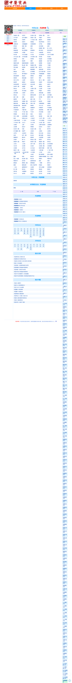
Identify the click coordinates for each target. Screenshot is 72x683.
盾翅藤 (40, 61)
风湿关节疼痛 (30, 232)
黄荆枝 (32, 75)
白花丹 (23, 35)
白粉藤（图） (17, 35)
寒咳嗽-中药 (65, 358)
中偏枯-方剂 (65, 644)
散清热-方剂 (65, 552)
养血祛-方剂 (65, 623)
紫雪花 (32, 173)
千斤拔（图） (25, 112)
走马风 (40, 173)
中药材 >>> (8, 43)
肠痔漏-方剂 (65, 328)
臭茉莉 (15, 48)
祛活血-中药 (65, 467)
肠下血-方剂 (65, 314)
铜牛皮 (48, 141)
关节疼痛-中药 (65, 102)
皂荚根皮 (49, 167)
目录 (38, 191)
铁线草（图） (33, 141)
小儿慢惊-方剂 (65, 668)
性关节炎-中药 (65, 112)
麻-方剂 (65, 181)
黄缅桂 (40, 75)
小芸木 (48, 152)
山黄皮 (15, 124)
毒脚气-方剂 (65, 352)
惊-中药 (65, 171)
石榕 (23, 129)
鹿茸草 (15, 99)
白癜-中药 (65, 223)
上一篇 (21, 191)
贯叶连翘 (16, 67)
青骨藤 (15, 114)
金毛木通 (32, 84)
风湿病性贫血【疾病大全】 (19, 256)
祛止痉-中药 (65, 528)
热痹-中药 (65, 74)
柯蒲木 (40, 90)
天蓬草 (48, 137)
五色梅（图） (42, 146)
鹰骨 (15, 165)
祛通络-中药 (65, 511)
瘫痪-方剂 (65, 284)
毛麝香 (48, 103)
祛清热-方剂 (65, 491)
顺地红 (32, 133)
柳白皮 (15, 95)
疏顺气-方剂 (65, 583)
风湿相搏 (47, 32)
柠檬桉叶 (41, 107)
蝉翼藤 (48, 44)
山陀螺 (15, 126)
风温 (40, 245)
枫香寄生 (16, 65)
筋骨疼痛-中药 (65, 105)
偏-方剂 (65, 183)
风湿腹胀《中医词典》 (18, 289)
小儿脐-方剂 (65, 617)
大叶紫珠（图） (34, 56)
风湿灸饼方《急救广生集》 (19, 302)
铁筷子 (40, 139)
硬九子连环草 (33, 165)
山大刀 (23, 122)
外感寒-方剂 (65, 596)
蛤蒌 (23, 69)
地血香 (40, 58)
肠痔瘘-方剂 (65, 324)
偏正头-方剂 (65, 430)
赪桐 (31, 46)
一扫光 (15, 167)
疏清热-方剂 (65, 576)
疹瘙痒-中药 (65, 392)
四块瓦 (48, 133)
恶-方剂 (65, 139)
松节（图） (24, 135)
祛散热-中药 (65, 501)
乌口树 (15, 146)
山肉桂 (32, 124)
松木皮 (32, 135)
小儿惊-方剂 (65, 613)
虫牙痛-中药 (65, 345)
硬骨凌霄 (24, 165)
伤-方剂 (65, 198)
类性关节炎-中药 (65, 122)
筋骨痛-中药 (65, 95)
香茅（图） (50, 148)
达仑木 (32, 52)
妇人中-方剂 (65, 399)
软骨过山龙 (24, 118)
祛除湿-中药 (65, 443)
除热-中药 (65, 233)
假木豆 (32, 80)
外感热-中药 (65, 600)
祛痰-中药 (65, 273)
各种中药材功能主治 (25, 25)
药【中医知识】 (19, 219)
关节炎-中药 (65, 91)
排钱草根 (41, 109)
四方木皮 (41, 133)
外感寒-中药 (65, 593)
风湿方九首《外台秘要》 (19, 287)
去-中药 (65, 61)
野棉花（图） (25, 162)
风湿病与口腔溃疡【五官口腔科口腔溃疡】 (23, 261)
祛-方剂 (65, 57)
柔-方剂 (65, 194)
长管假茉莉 (33, 44)
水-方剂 (65, 156)
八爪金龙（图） (34, 39)
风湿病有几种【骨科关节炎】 (20, 259)
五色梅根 (49, 146)
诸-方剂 (65, 217)
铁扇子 (23, 141)
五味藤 (15, 148)
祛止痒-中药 (65, 542)
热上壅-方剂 (65, 386)
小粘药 (32, 154)
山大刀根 (32, 122)
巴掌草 (23, 39)
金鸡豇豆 (24, 84)
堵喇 (31, 61)
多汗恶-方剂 (65, 331)
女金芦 (32, 109)
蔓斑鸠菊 (16, 103)
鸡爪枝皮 (24, 90)
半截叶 (40, 37)
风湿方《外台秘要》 (18, 263)
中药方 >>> (9, 44)
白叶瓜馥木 (24, 37)
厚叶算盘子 (24, 73)
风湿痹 (33, 32)
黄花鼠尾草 (16, 75)
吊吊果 (40, 56)
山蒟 (23, 124)
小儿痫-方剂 (65, 606)
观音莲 (23, 67)
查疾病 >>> (9, 35)
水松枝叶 (24, 133)
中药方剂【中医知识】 (20, 221)
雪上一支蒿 (50, 156)
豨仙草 (32, 156)
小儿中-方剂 (65, 620)
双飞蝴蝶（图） (17, 131)
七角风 (48, 112)
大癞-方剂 (65, 239)
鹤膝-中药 (65, 253)
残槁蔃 (32, 41)
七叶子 (48, 114)
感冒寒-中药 (65, 403)
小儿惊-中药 (65, 610)
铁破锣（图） (17, 141)
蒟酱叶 (32, 90)
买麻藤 (48, 101)
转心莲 (32, 171)
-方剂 (65, 41)
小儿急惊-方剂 (65, 664)
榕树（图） (50, 116)
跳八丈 (23, 139)
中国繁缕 (24, 171)
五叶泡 (23, 148)
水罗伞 (15, 133)
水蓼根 (48, 131)
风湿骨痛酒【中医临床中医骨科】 (21, 267)
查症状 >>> (9, 37)
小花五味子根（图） (17, 153)
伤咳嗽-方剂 (65, 559)
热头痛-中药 (65, 389)
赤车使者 (41, 46)
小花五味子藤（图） (25, 153)
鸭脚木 (40, 158)
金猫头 (40, 84)
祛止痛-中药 (65, 535)
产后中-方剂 (65, 304)
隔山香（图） (25, 65)
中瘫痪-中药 (65, 651)
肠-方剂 (65, 132)
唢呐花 (48, 135)
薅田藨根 (32, 69)
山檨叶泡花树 (42, 124)
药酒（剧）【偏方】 (20, 212)
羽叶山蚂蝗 (41, 167)
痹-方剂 (65, 47)
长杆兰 (48, 41)
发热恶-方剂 (65, 335)
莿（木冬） (50, 48)
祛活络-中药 (65, 464)
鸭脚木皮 (49, 158)
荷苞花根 (41, 69)
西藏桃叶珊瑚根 (42, 156)
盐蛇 (40, 160)
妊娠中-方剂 (65, 549)
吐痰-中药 (65, 290)
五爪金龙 (32, 148)
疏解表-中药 (65, 566)
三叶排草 (32, 120)
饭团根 (32, 63)
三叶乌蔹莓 (41, 120)
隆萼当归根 (33, 95)
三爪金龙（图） (17, 122)
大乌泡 (32, 54)
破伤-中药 (65, 267)
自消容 (23, 173)
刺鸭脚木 (32, 50)
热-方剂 (65, 154)
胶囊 (65, 681)
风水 (61, 32)
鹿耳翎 (32, 97)
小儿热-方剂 (65, 603)
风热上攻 (18, 247)
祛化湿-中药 (65, 454)
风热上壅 (21, 247)
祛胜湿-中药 (65, 508)
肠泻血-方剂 (65, 321)
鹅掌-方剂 (65, 250)
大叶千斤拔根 (50, 54)
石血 (40, 129)
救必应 (15, 88)
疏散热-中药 (65, 586)
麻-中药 (65, 179)
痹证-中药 (65, 68)
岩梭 (48, 160)
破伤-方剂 (65, 270)
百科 (62, 8)
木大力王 (41, 105)
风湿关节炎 (37, 232)
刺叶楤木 (41, 50)
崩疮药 (40, 39)
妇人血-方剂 (65, 396)
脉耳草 (40, 101)
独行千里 (49, 61)
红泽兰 (15, 73)
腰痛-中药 (65, 85)
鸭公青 (32, 158)
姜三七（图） (42, 80)
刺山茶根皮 (24, 50)
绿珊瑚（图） (25, 101)
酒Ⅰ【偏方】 (18, 207)
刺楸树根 (16, 50)
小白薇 (23, 150)
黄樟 (40, 78)
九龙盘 (48, 88)
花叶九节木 (16, 80)
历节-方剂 (65, 260)
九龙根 (40, 88)
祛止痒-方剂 (65, 545)
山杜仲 (48, 122)
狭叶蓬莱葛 (41, 154)
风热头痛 (18, 231)
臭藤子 (23, 48)
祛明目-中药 (65, 484)
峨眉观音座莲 (25, 63)
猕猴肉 (32, 105)
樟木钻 (23, 169)
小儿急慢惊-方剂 (65, 678)
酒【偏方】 (18, 199)
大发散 (23, 52)
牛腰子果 (24, 109)
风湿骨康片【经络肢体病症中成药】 (21, 265)
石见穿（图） (17, 129)
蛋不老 (48, 52)
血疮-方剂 (65, 297)
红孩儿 (23, 71)
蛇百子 (23, 126)
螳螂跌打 (16, 137)
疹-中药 (65, 164)
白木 (48, 35)
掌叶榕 (15, 171)
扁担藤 (48, 39)
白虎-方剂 (65, 229)
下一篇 (54, 191)
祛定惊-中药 (65, 450)
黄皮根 (15, 78)
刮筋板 (40, 65)
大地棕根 (16, 52)
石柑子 (48, 126)
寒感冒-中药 (65, 355)
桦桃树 (48, 78)
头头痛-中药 (65, 589)
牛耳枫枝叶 (16, 109)
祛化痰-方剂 (65, 460)
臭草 (48, 46)
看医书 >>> (9, 40)
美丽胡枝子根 (17, 105)
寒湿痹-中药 (65, 362)
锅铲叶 (40, 67)
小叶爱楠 (32, 152)
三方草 (48, 118)
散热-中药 (65, 280)
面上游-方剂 (65, 426)
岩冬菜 (23, 160)
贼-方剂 (65, 211)
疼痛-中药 (65, 78)
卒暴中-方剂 (65, 661)
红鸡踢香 (32, 71)
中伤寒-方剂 (65, 647)
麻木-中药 (65, 71)
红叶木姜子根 (42, 71)
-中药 (65, 39)
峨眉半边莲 (16, 63)
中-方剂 (65, 215)
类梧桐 (48, 92)
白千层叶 (16, 37)
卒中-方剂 (65, 301)
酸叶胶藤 (41, 135)
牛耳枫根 (49, 107)
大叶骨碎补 (41, 54)
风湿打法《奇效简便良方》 (19, 285)
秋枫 (31, 114)
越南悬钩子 (24, 167)
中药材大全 (19, 25)
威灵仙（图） (42, 143)
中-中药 (65, 213)
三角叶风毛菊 (17, 120)
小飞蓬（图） (50, 150)
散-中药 (65, 196)
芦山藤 (23, 99)
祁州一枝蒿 (16, 116)
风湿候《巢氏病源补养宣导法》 (20, 298)
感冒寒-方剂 (65, 406)
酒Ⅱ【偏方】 (18, 209)
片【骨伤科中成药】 (20, 203)
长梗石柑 (16, 44)
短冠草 (23, 61)
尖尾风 (48, 80)
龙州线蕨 (49, 95)
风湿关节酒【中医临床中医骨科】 (21, 271)
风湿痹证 (33, 30)
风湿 (20, 32)
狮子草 (48, 129)
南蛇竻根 (16, 107)
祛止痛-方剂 (65, 538)
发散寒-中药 (65, 338)
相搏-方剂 (65, 81)
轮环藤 (40, 97)
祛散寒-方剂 (65, 498)
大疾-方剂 (65, 236)
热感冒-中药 (65, 375)
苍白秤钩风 (41, 41)
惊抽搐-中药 (65, 420)
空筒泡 (48, 90)
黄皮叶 (32, 78)
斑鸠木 (48, 37)
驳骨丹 (23, 41)
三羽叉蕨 (49, 120)
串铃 (31, 48)
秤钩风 (15, 46)
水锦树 (40, 131)
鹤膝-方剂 (65, 256)
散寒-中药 (65, 277)
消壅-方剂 (65, 294)
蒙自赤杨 (24, 105)
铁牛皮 (48, 139)
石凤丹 (40, 126)
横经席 (15, 71)
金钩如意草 (16, 84)
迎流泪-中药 (65, 630)
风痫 (43, 245)
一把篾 (40, 162)
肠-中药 (65, 130)
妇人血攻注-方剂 (65, 671)
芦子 (40, 99)
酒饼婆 (40, 86)
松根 (15, 135)
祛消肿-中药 (65, 518)
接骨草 (15, 82)
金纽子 (48, 84)
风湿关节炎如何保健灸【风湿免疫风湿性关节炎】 (24, 276)
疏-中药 (65, 202)
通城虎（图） (42, 141)
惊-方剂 (65, 173)
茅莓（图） (33, 103)
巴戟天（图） (33, 37)
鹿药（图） (33, 99)
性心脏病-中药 (65, 115)
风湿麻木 (47, 30)
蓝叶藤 (32, 92)
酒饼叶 (48, 86)
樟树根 (32, 169)
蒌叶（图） (16, 97)
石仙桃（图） (33, 129)
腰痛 (15, 187)
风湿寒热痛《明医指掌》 (19, 293)
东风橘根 (49, 58)
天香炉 (15, 139)
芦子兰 (48, 99)
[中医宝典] (15, 6)
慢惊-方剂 (65, 263)
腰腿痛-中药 (65, 98)
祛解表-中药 (65, 474)
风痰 (37, 245)
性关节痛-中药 (65, 108)
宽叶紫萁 (16, 92)
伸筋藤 (32, 126)
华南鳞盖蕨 (41, 73)
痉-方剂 (65, 149)
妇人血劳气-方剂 (65, 674)
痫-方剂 (65, 162)
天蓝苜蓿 (41, 137)
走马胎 (48, 173)
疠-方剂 (65, 177)
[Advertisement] (36, 17)
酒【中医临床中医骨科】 (21, 201)
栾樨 (23, 97)
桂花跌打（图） (34, 67)
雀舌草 (32, 116)
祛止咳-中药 (65, 532)
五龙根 (23, 146)
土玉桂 (23, 143)
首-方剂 (65, 200)
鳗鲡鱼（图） (25, 103)
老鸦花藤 (41, 92)
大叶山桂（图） (17, 56)
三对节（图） (42, 118)
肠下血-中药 (65, 311)
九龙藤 (15, 90)
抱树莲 (15, 39)
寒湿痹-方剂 (65, 365)
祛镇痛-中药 (65, 525)
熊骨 (23, 156)
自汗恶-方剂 (65, 657)
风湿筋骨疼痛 (40, 232)
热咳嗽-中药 (65, 379)
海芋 (15, 69)
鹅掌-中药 (65, 246)
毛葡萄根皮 (41, 103)
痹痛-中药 (65, 64)
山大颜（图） (42, 122)
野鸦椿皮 (32, 162)
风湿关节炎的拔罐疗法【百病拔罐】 (21, 273)
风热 (14, 245)
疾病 (51, 8)
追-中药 (65, 219)
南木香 (48, 105)
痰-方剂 (65, 158)
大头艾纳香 (24, 54)
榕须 (15, 118)
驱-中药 (65, 185)
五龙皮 (32, 146)
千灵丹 (32, 112)
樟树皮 (40, 169)
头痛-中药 (65, 287)
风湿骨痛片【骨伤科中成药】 (20, 269)
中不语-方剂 (65, 640)
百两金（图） (42, 35)
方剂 (41, 8)
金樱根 (23, 86)
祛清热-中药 (65, 487)
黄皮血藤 (24, 78)
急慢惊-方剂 (65, 416)
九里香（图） (33, 88)
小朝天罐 (41, 150)
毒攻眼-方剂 (65, 348)
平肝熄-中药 (65, 433)
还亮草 (48, 67)
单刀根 (15, 54)
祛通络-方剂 (65, 515)
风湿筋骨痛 (43, 232)
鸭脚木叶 (16, 160)
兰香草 (23, 92)
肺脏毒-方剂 (65, 341)
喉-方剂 (65, 168)
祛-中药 (65, 54)
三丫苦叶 (24, 120)
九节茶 (23, 88)
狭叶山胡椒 (50, 154)
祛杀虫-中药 (65, 504)
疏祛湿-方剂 (65, 579)
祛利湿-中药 (65, 481)
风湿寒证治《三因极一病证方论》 (21, 295)
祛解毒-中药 (65, 477)
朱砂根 (40, 171)
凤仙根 (48, 63)
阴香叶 (48, 165)
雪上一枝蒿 (16, 158)
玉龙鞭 (32, 167)
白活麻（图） (33, 35)
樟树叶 (48, 169)
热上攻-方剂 (65, 382)
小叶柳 (40, 152)
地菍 (23, 58)
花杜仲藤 (32, 73)
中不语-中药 (65, 637)
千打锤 (15, 112)
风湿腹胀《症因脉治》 (18, 291)
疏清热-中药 (65, 572)
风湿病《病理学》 (18, 283)
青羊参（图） (25, 114)
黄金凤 (23, 75)
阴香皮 (40, 165)
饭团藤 (40, 63)
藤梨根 (32, 137)
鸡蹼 (31, 86)
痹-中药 (65, 141)
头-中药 (65, 209)
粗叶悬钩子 (50, 50)
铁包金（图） (33, 139)
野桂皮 (15, 162)
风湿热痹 (61, 30)
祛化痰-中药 (65, 457)
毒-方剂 (65, 145)
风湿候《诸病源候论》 (18, 300)
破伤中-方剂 (65, 437)
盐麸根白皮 (33, 160)
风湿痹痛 (20, 30)
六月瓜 (23, 95)
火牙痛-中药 (65, 372)
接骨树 (23, 82)
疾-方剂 (65, 147)
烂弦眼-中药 (65, 423)
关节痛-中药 (65, 88)
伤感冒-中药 (65, 555)
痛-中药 (65, 51)
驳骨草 (15, 41)
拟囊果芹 (32, 107)
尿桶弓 (23, 107)
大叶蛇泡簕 (24, 56)
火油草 (23, 80)
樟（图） (16, 169)
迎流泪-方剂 (65, 634)
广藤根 (48, 65)
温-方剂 (65, 160)
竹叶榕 (48, 171)
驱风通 (40, 116)
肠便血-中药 (65, 307)
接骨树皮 (32, 82)
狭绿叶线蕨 (41, 148)
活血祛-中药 (65, 409)
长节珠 (40, 44)
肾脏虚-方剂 (65, 562)
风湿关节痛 (33, 232)
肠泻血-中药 (65, 318)
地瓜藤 (48, 56)
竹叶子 (15, 173)
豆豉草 (15, 61)
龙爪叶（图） (42, 95)
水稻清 (32, 131)
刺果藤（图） (42, 48)
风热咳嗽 (14, 231)
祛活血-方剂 (65, 471)
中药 (30, 8)
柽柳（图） (24, 46)
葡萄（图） (50, 109)
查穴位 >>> (9, 41)
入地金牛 (32, 118)
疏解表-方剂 (65, 569)
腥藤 (15, 156)
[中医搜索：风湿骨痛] (47, 28)
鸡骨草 (40, 82)
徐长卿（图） (25, 158)
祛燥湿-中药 (65, 521)
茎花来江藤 (50, 82)
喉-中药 (65, 166)
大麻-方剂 (65, 243)
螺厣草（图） (50, 97)
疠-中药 (65, 175)
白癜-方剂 (65, 226)
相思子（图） (17, 150)
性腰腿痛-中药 (65, 119)
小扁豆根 (32, 150)
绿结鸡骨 (16, 101)
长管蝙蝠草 (24, 44)
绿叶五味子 (33, 101)
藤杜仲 (23, 137)
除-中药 (65, 44)
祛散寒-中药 (65, 494)
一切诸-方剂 (65, 627)
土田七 (15, 143)
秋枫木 (40, 114)
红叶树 (48, 71)
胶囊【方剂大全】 (19, 205)
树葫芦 (23, 131)
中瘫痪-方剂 (65, 654)
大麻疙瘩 (41, 52)
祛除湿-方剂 (65, 447)
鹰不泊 (48, 162)
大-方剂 (65, 137)
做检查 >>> (9, 38)
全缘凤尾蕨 (24, 116)
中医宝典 (15, 8)
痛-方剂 (65, 207)
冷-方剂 (65, 152)
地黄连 (15, 58)
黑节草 (48, 69)
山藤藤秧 (49, 124)
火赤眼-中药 (65, 369)
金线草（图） (17, 86)
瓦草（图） (33, 143)
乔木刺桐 (41, 112)
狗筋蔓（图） (33, 65)
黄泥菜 (48, 75)
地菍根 (32, 58)
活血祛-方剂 (65, 413)
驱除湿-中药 (65, 440)
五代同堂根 (50, 143)
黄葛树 (48, 73)
